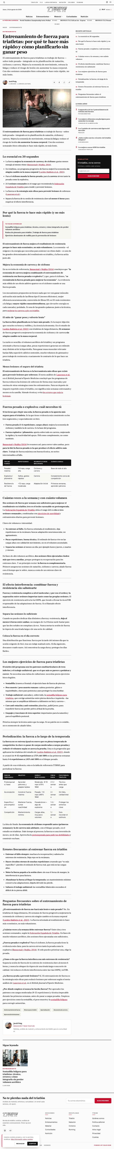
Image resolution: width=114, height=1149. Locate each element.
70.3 (41, 2)
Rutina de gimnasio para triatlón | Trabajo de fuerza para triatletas (32, 232)
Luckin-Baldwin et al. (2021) (16, 329)
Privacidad (96, 1133)
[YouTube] (110, 2)
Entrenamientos (42, 16)
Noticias (29, 16)
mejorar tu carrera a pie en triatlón (23, 310)
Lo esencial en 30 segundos (88, 36)
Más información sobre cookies (22, 1139)
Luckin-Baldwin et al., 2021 (51, 172)
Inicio (5, 27)
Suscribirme (93, 176)
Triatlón (34, 2)
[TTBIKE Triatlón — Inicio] (57, 9)
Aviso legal (96, 1130)
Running (80, 2)
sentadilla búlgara (59, 999)
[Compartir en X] (54, 82)
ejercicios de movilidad (48, 513)
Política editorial (98, 1122)
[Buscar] (4, 2)
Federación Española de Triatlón (20, 510)
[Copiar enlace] (69, 82)
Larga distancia (51, 2)
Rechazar (20, 1143)
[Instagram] (107, 2)
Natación (62, 2)
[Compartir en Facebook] (59, 82)
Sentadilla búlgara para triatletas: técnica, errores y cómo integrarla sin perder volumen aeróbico (37, 228)
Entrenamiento (15, 27)
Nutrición (84, 16)
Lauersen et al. (12, 194)
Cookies (95, 1137)
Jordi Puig (12, 81)
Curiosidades (71, 16)
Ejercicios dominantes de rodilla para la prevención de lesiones (30, 235)
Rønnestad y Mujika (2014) (42, 269)
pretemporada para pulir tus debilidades (51, 835)
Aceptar (32, 1143)
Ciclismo (71, 2)
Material (57, 16)
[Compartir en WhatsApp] (64, 82)
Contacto (95, 1126)
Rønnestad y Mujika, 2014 (38, 164)
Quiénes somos (98, 1118)
